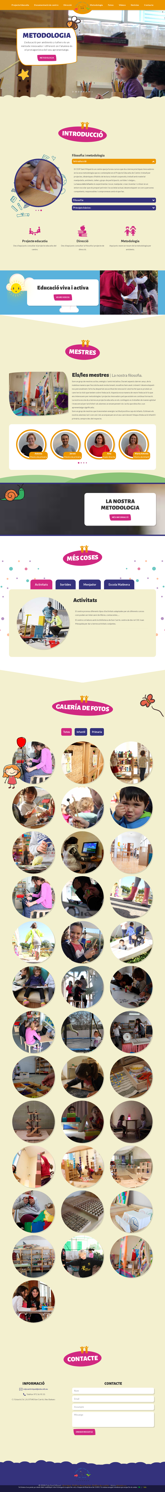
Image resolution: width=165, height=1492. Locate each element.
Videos (122, 5)
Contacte (148, 5)
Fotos (111, 5)
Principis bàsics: (82, 207)
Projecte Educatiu (20, 5)
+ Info (144, 1487)
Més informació (120, 517)
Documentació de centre (46, 5)
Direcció (68, 5)
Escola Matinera (119, 584)
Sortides (65, 584)
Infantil (81, 731)
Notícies (135, 5)
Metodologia (96, 5)
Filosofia (78, 200)
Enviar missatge (84, 1432)
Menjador (89, 584)
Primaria (97, 731)
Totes (66, 731)
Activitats (41, 584)
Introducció (80, 161)
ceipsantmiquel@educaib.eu (35, 1389)
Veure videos (63, 297)
